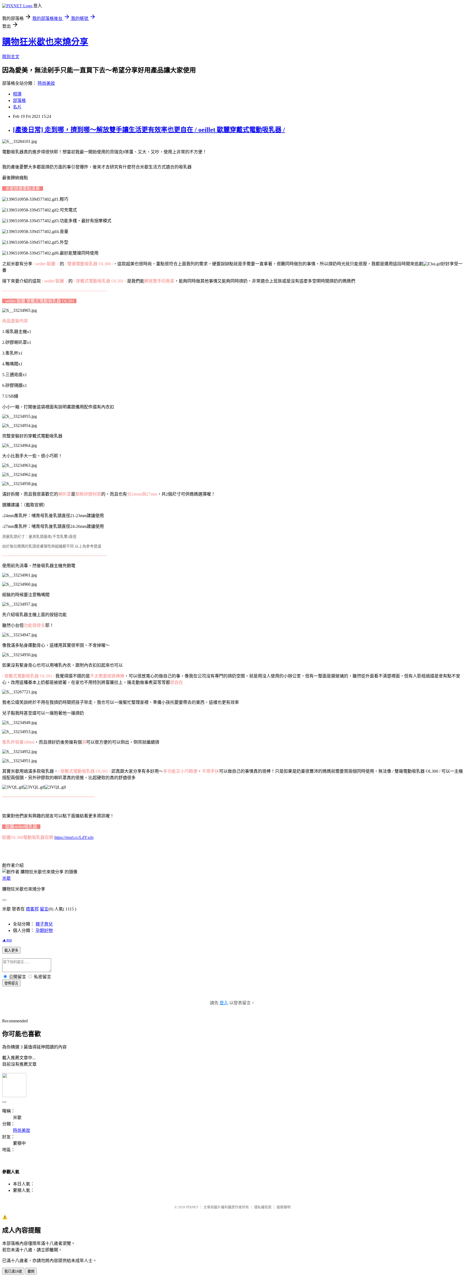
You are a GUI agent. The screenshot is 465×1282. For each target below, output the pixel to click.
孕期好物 (44, 930)
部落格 (19, 100)
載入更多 (11, 950)
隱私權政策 (263, 1207)
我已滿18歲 (13, 1271)
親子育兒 (44, 924)
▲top (7, 940)
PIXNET (192, 1207)
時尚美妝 (46, 83)
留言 (44, 909)
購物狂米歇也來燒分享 (45, 42)
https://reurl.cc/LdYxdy (74, 837)
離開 (30, 1271)
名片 (17, 107)
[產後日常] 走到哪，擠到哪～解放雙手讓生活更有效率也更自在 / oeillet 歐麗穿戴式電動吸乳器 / (149, 129)
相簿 (17, 94)
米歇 (6, 878)
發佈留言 (11, 983)
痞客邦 (32, 909)
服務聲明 (284, 1207)
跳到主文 (10, 56)
